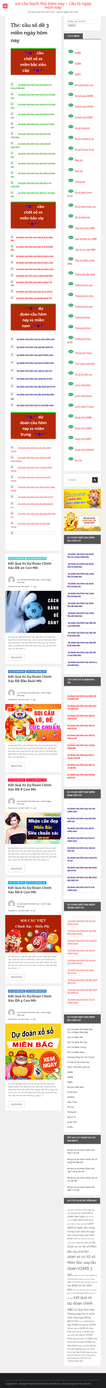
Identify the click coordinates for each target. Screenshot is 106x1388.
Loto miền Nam (83, 396)
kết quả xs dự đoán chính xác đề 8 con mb (29, 787)
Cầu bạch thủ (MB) (85, 228)
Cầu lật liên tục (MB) (86, 239)
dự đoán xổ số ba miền (80, 1275)
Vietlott (70, 1097)
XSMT (78, 74)
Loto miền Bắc (83, 385)
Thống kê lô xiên (84, 296)
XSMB (78, 53)
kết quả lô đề (82, 1293)
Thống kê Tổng (83, 353)
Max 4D (79, 171)
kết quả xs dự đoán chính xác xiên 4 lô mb (81, 1188)
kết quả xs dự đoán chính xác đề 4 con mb (29, 998)
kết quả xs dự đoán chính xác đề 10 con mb (29, 565)
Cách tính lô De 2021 (82, 1220)
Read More (16, 657)
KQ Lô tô (71, 1117)
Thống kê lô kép (84, 306)
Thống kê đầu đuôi (85, 274)
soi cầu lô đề (79, 1352)
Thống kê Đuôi (83, 328)
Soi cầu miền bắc (16, 558)
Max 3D (79, 160)
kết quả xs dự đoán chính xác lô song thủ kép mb (82, 1160)
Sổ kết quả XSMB (84, 96)
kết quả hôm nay (84, 85)
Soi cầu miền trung (76, 1047)
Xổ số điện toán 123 (85, 206)
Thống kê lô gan (84, 285)
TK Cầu (70, 1107)
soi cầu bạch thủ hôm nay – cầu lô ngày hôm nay (53, 5)
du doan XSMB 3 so (81, 1268)
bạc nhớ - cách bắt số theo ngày (79, 1210)
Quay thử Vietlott (84, 449)
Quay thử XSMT (83, 439)
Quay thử (72, 1122)
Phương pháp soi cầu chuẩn (80, 1057)
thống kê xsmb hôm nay (81, 1358)
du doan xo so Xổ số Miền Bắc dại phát (82, 1247)
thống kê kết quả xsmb (76, 1355)
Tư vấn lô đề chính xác (78, 1062)
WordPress (55, 1384)
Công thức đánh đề (83, 1243)
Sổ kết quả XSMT (84, 117)
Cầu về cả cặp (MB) (85, 249)
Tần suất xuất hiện (85, 363)
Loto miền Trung (84, 406)
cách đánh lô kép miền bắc (77, 1224)
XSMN (78, 63)
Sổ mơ (78, 460)
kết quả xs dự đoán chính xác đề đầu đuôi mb (29, 678)
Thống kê (80, 182)
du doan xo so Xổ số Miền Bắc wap (81, 1257)
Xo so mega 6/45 (84, 138)
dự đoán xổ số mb (91, 1282)
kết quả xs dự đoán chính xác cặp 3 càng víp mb (81, 1170)
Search (71, 25)
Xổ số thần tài (82, 217)
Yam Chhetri (85, 1384)
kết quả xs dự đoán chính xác (80, 1303)
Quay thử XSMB (83, 417)
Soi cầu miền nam (75, 1052)
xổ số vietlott (82, 128)
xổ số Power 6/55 (84, 149)
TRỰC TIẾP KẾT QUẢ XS (78, 1067)
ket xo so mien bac (79, 1290)
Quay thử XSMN (83, 428)
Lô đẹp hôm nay (84, 1309)
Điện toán (72, 1102)
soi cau (81, 1321)
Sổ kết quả (72, 1092)
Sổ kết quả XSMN (84, 106)
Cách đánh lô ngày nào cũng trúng (80, 1227)
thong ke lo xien (91, 1352)
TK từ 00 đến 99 (83, 374)
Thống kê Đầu (82, 317)
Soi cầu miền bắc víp (36, 558)
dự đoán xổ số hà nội (84, 1279)
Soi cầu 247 (81, 1346)
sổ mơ (70, 1127)
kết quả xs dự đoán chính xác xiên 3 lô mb (81, 1151)
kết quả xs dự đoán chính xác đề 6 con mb (29, 890)
